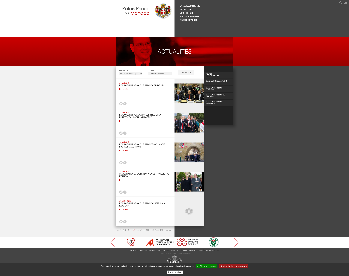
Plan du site (151, 251)
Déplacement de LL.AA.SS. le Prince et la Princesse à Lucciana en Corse (140, 116)
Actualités (185, 9)
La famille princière (190, 6)
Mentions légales (179, 251)
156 (166, 230)
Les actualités (212, 75)
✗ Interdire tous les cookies (233, 266)
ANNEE (151, 71)
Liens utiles (163, 251)
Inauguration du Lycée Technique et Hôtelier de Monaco (144, 175)
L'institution (186, 13)
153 (152, 230)
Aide (142, 251)
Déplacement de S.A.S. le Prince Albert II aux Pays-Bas (142, 204)
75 (141, 230)
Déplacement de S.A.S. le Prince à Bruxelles (142, 85)
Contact (134, 251)
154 (157, 230)
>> (170, 230)
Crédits (192, 251)
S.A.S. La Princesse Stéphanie (214, 103)
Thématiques (125, 71)
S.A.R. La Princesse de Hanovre (215, 96)
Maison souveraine (189, 16)
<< (118, 230)
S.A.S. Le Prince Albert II (216, 81)
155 (161, 230)
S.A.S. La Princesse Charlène (214, 89)
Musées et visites (188, 20)
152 (147, 230)
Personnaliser (175, 272)
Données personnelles (208, 251)
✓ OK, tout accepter (206, 266)
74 (137, 230)
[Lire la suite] (123, 89)
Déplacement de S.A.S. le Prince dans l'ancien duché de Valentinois (142, 145)
